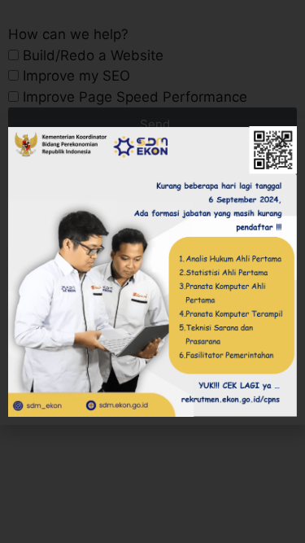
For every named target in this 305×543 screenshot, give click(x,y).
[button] (283, 140)
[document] (152, 271)
